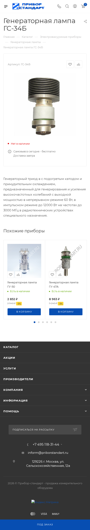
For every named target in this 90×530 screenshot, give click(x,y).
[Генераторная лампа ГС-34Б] (45, 104)
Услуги (9, 368)
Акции (9, 357)
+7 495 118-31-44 (46, 444)
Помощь (11, 411)
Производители (18, 379)
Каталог (11, 347)
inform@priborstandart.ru (48, 453)
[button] (34, 322)
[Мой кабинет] (75, 7)
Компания (13, 389)
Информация (15, 400)
